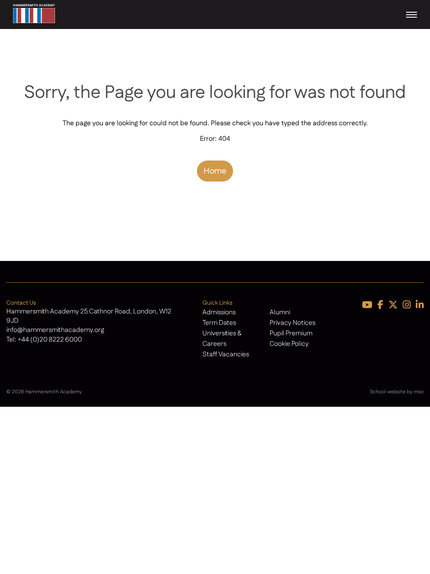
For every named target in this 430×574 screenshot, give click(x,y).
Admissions (219, 312)
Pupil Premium (291, 333)
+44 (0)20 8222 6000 (50, 340)
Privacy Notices (292, 323)
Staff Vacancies (225, 354)
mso (419, 391)
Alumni (280, 312)
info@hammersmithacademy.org (55, 330)
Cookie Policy (289, 344)
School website (388, 391)
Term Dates (219, 323)
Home (215, 171)
